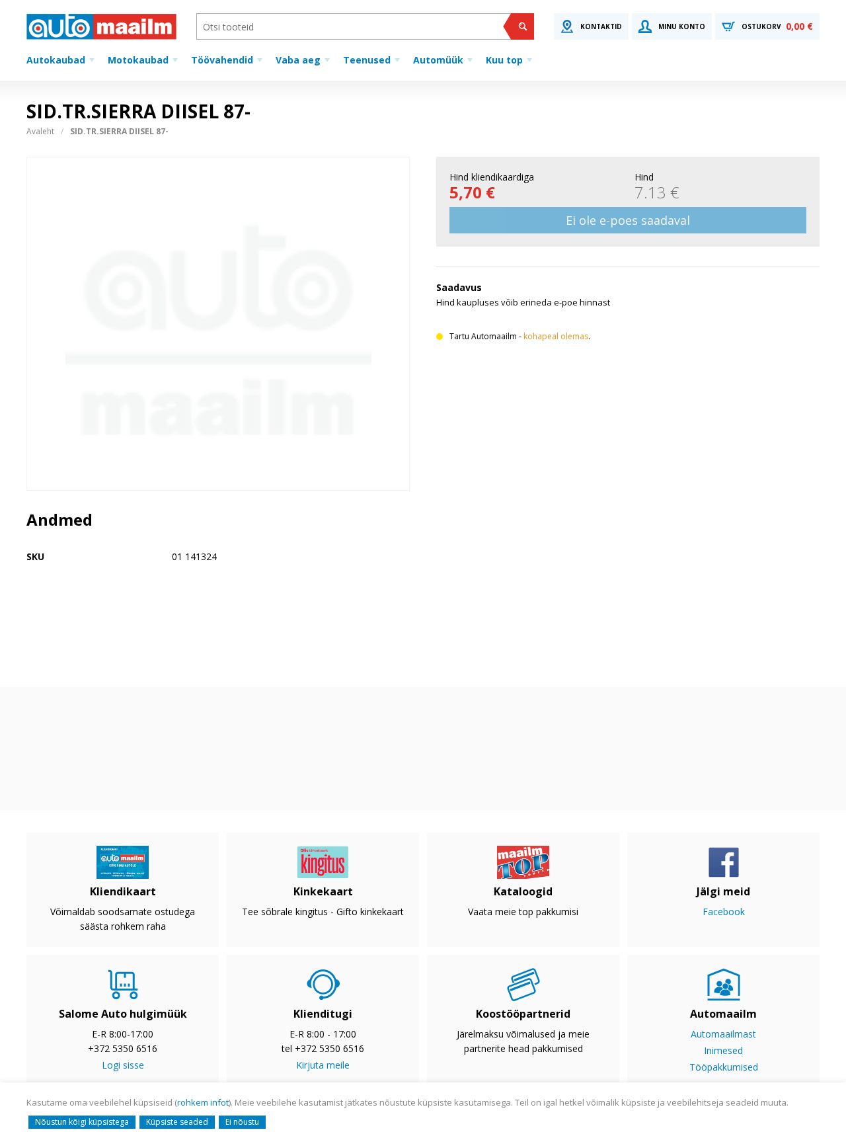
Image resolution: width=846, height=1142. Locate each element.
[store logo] (101, 26)
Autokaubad (55, 60)
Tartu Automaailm (483, 336)
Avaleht (40, 131)
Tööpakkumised (723, 1067)
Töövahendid (222, 60)
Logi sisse (123, 1065)
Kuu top (504, 60)
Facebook (724, 911)
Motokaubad (138, 60)
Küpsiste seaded (177, 1121)
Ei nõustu (242, 1121)
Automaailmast (723, 1034)
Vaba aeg (298, 60)
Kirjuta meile (323, 1065)
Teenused (367, 60)
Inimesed (723, 1050)
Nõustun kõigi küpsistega (82, 1121)
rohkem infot (203, 1102)
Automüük (438, 60)
